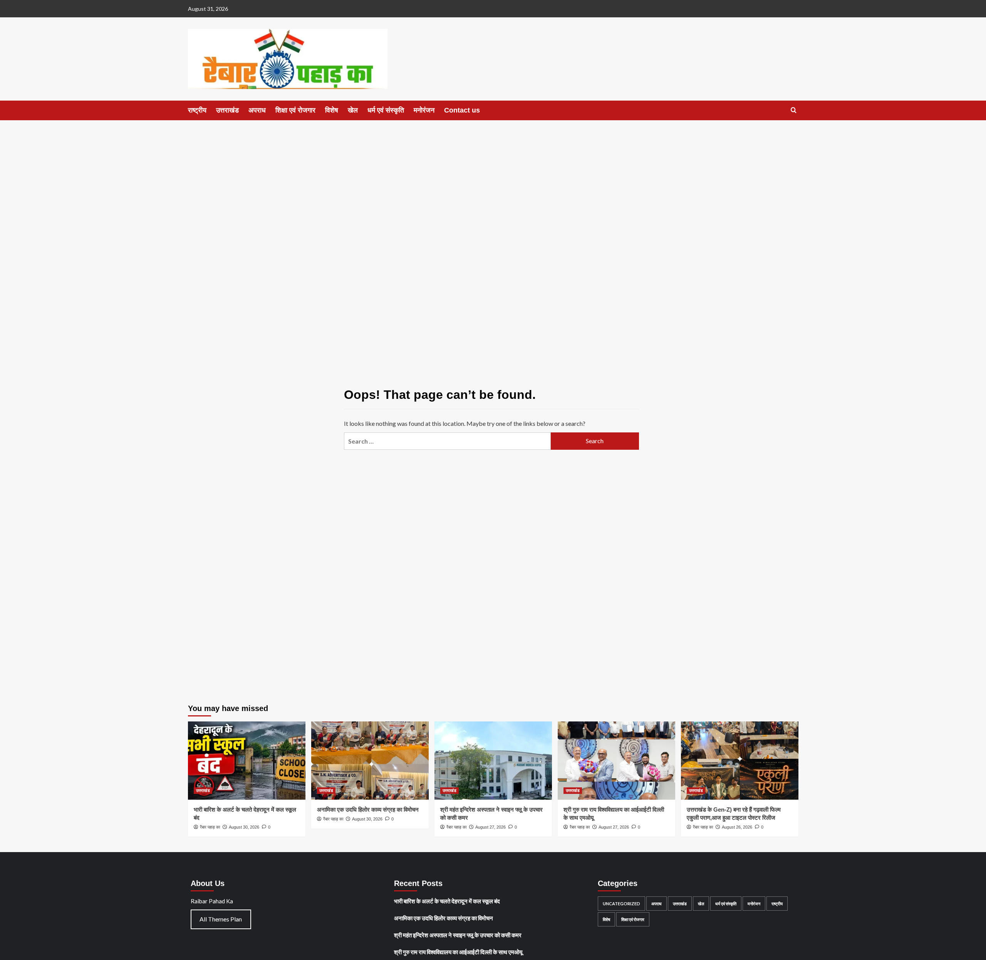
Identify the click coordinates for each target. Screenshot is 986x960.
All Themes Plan (221, 919)
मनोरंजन (424, 110)
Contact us (462, 110)
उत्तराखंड (227, 110)
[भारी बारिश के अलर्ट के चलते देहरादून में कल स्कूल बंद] (246, 760)
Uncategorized (621, 903)
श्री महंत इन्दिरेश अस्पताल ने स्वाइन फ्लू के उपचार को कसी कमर (458, 934)
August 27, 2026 (490, 827)
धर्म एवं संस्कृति (385, 110)
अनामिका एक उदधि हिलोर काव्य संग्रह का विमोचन (368, 809)
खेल (353, 110)
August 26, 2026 (737, 827)
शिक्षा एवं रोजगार (295, 110)
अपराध (257, 110)
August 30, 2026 (244, 827)
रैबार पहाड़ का (210, 827)
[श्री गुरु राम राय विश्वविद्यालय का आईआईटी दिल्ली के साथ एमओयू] (616, 760)
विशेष (331, 110)
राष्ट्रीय (197, 110)
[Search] (793, 110)
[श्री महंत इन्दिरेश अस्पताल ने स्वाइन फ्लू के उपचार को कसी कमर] (493, 760)
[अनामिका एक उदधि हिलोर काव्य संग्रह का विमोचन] (370, 760)
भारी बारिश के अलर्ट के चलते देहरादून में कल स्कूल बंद (447, 901)
